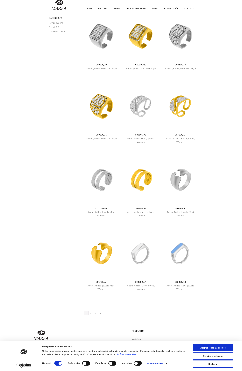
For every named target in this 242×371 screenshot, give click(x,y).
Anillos (89, 68)
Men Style (112, 68)
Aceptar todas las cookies (213, 348)
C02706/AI (180, 208)
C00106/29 (140, 64)
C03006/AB (180, 282)
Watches (53, 31)
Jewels (96, 68)
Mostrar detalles (155, 363)
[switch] (86, 363)
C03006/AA (140, 282)
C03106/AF (180, 135)
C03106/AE (140, 135)
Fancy (144, 138)
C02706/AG (101, 208)
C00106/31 (101, 135)
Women (141, 142)
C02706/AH (140, 208)
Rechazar (213, 364)
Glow (143, 285)
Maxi (112, 212)
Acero (129, 138)
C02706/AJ (101, 282)
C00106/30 (180, 64)
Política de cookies (126, 354)
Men (103, 68)
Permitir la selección (213, 356)
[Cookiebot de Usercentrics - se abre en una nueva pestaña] (23, 365)
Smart (52, 27)
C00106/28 (101, 64)
